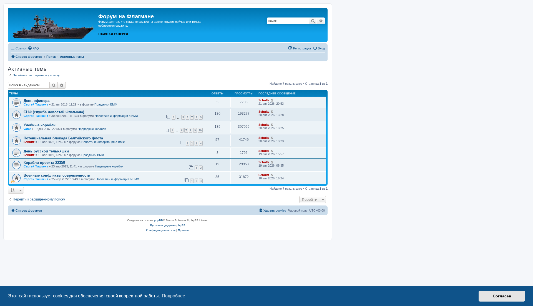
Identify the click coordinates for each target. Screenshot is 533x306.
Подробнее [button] (173, 296)
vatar (27, 129)
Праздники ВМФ (105, 104)
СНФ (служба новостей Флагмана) (54, 112)
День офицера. (37, 101)
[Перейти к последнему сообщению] (272, 100)
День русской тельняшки (46, 151)
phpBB (158, 220)
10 (200, 130)
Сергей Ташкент (36, 104)
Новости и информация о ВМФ (116, 115)
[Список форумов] (53, 24)
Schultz (264, 100)
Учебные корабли (40, 125)
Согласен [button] (502, 296)
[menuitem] (33, 48)
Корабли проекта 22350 (44, 162)
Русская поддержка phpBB (167, 225)
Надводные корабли (92, 129)
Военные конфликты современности (57, 175)
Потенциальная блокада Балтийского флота (63, 138)
